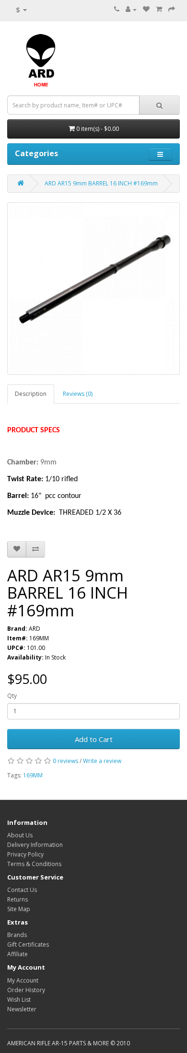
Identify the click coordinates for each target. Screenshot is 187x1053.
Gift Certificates (28, 944)
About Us (20, 835)
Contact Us (22, 890)
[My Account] (131, 9)
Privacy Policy (25, 854)
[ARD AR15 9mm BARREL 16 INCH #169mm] (93, 288)
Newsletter (21, 1009)
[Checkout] (171, 9)
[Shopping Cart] (159, 9)
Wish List (19, 999)
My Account (22, 980)
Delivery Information (35, 845)
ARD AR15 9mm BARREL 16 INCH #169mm (101, 183)
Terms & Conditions (34, 864)
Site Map (18, 909)
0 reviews (65, 761)
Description (31, 394)
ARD (34, 629)
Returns (17, 899)
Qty (12, 696)
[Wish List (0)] (146, 9)
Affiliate (17, 954)
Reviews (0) (78, 394)
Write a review (102, 761)
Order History (26, 990)
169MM (33, 775)
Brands (17, 935)
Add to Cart (94, 739)
